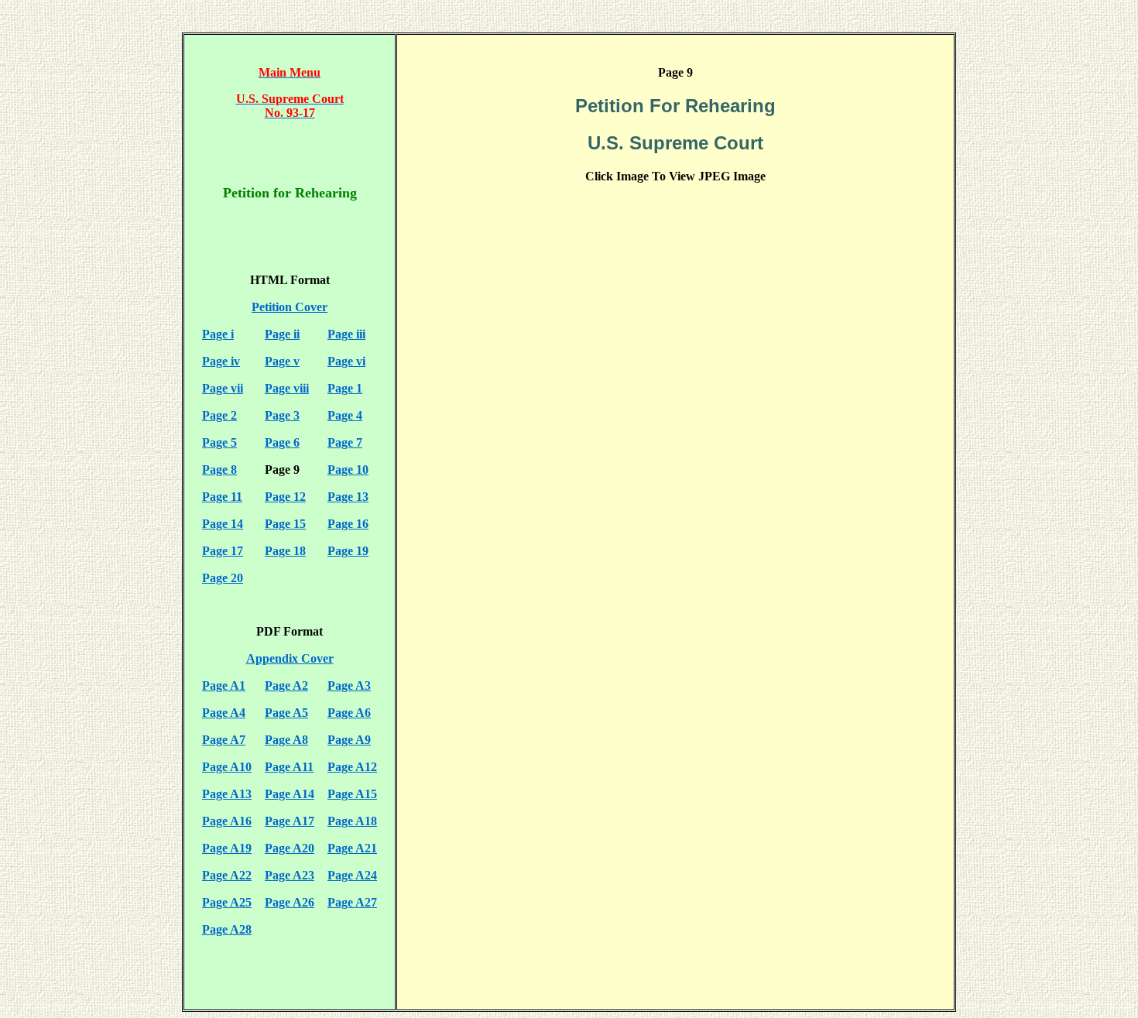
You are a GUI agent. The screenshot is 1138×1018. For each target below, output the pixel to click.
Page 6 (282, 442)
